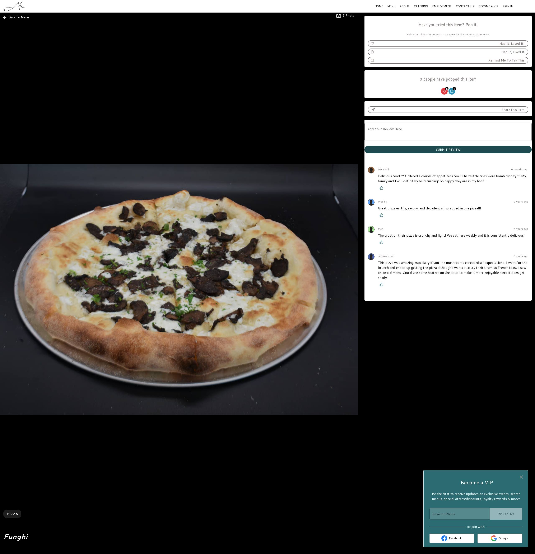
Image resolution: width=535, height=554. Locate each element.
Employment (442, 6)
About (405, 6)
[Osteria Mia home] (22, 6)
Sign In (507, 6)
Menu (391, 6)
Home (379, 6)
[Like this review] (382, 188)
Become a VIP (488, 6)
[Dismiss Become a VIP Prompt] (521, 477)
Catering (421, 6)
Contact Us (465, 6)
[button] (16, 17)
